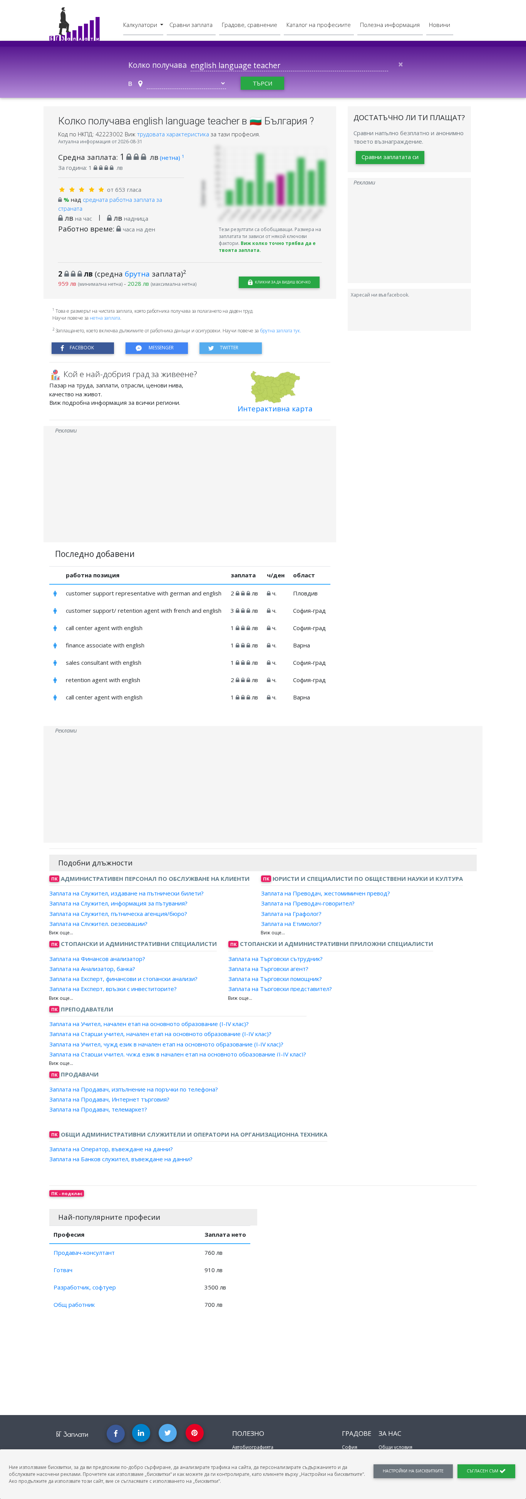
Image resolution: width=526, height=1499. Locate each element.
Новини (439, 25)
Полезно (248, 1433)
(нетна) (172, 157)
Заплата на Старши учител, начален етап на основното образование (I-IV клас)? (160, 1034)
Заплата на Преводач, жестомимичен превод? (325, 893)
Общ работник (74, 1304)
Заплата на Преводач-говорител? (308, 903)
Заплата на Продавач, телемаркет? (98, 1109)
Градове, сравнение (249, 25)
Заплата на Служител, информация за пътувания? (118, 903)
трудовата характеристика (174, 134)
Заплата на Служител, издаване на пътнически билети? (126, 893)
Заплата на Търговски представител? (280, 989)
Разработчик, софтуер (85, 1287)
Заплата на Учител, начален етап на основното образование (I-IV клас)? (149, 1024)
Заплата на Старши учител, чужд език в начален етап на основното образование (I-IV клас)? (177, 1054)
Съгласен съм (483, 1471)
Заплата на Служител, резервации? (98, 923)
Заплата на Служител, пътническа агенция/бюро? (118, 913)
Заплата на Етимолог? (291, 923)
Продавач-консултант (84, 1252)
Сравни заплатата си (390, 157)
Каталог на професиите (318, 25)
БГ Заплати (72, 1434)
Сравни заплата (191, 25)
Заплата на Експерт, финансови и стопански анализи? (123, 979)
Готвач (63, 1270)
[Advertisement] (189, 488)
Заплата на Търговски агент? (268, 969)
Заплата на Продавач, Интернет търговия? (109, 1099)
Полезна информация (390, 25)
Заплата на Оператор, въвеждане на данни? (111, 1149)
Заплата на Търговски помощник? (275, 979)
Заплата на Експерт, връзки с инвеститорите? (113, 989)
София (349, 1447)
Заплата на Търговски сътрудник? (275, 958)
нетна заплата (105, 318)
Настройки (413, 1471)
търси (262, 83)
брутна (137, 273)
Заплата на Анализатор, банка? (92, 969)
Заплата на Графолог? (291, 913)
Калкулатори (141, 25)
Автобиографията (252, 1447)
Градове (356, 1433)
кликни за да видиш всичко (282, 282)
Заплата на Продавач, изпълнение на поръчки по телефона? (133, 1089)
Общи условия (395, 1447)
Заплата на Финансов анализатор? (97, 958)
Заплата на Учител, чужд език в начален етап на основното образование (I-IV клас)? (166, 1044)
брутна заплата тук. (280, 330)
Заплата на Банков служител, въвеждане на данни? (121, 1159)
